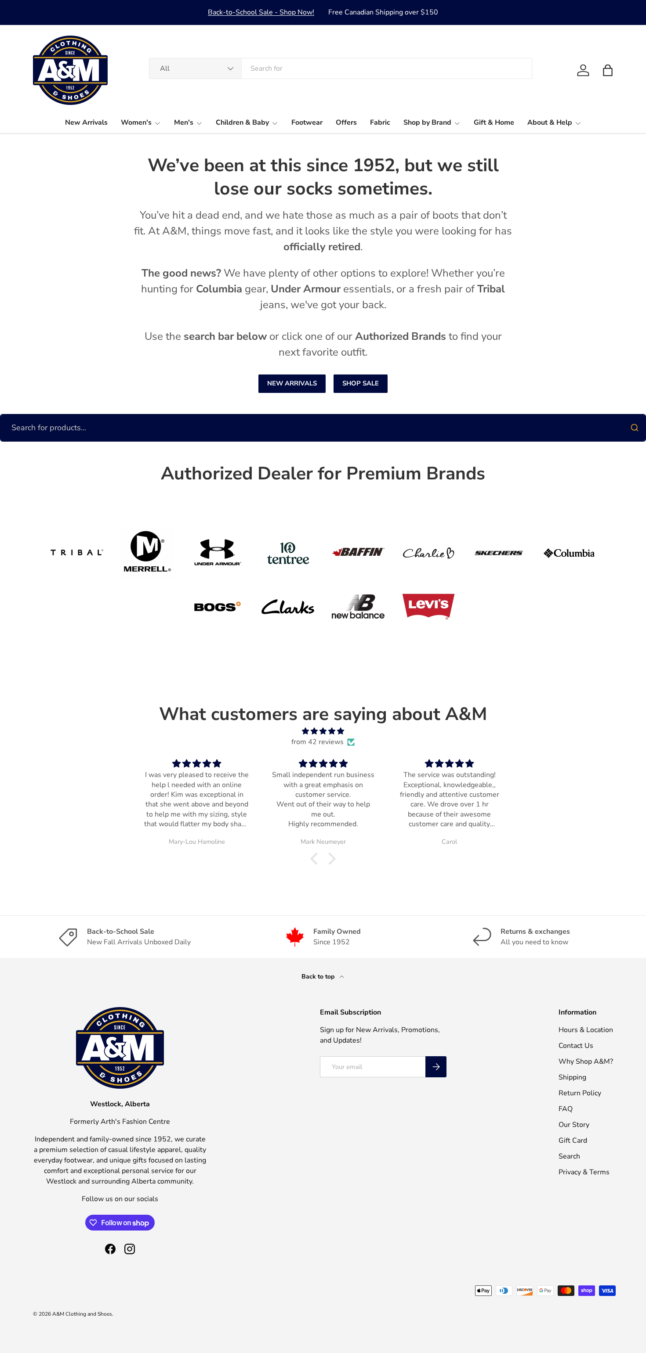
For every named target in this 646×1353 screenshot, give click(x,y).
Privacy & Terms (584, 1172)
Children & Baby (242, 122)
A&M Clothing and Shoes (82, 1313)
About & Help (549, 122)
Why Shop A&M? (586, 1061)
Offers (346, 122)
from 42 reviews (317, 742)
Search (569, 1156)
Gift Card (573, 1140)
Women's (136, 122)
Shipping (572, 1077)
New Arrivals (86, 122)
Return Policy (580, 1093)
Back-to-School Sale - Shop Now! (261, 12)
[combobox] (340, 68)
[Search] (634, 427)
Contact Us (576, 1046)
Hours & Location (586, 1030)
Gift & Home (494, 122)
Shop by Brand (427, 122)
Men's (183, 122)
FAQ (566, 1109)
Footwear (307, 122)
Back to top (318, 976)
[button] (607, 70)
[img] (323, 731)
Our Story (574, 1125)
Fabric (380, 122)
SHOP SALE (360, 383)
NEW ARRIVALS (292, 383)
